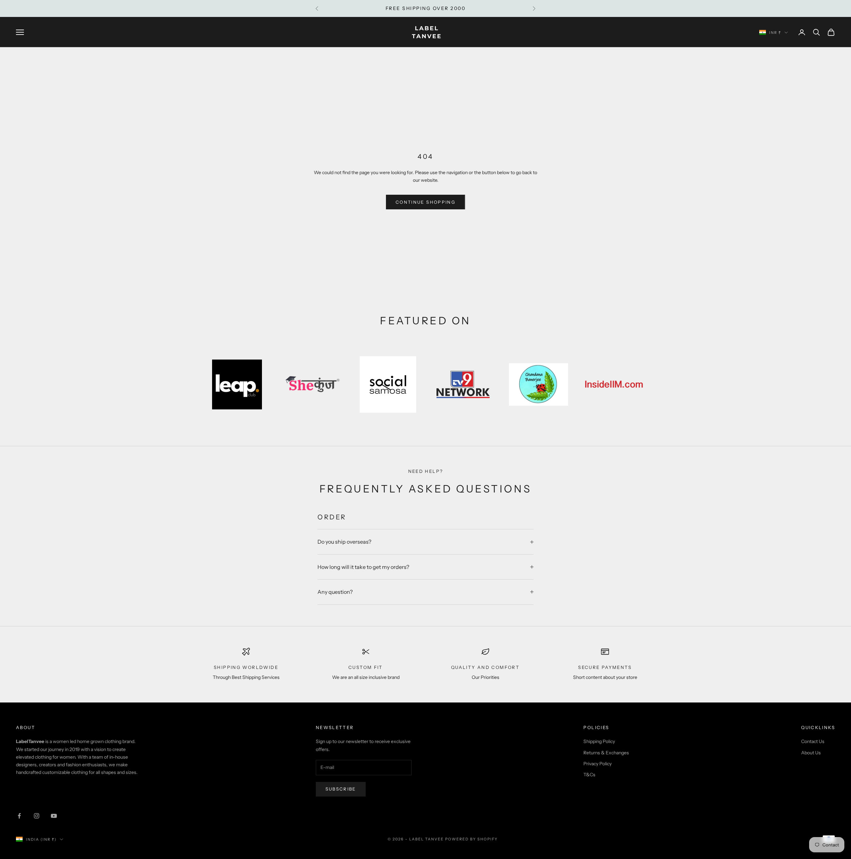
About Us (811, 753)
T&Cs (589, 775)
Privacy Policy (597, 764)
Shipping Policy (599, 741)
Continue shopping (425, 202)
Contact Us (812, 741)
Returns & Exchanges (606, 753)
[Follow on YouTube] (54, 815)
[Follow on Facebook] (19, 815)
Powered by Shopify (471, 839)
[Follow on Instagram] (36, 815)
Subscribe (340, 789)
